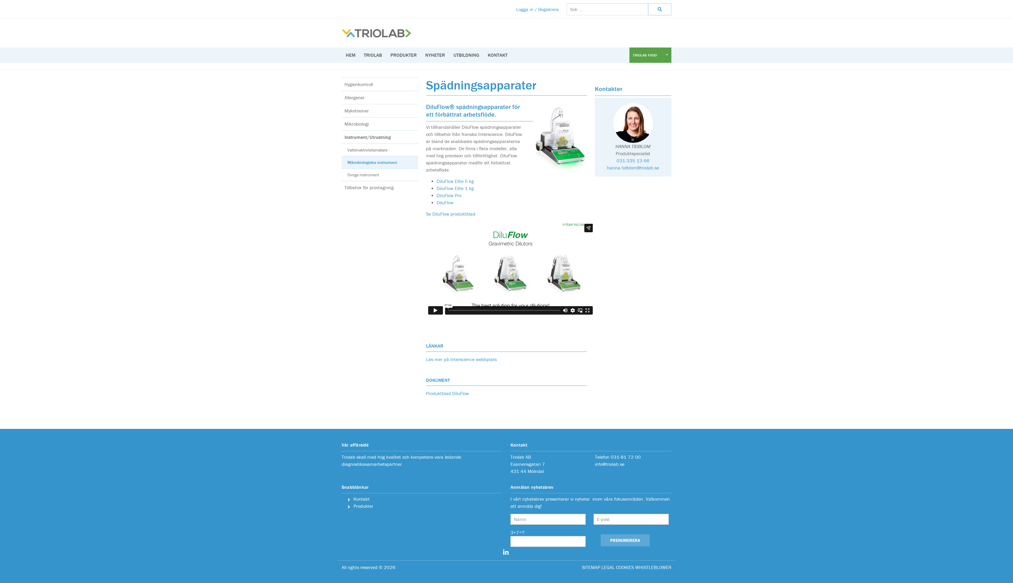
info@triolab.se (609, 464)
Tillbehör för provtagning (369, 187)
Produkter (403, 55)
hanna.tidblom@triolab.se (633, 168)
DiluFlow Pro (449, 195)
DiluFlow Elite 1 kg (455, 188)
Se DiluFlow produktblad (450, 214)
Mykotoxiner (357, 111)
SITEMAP (591, 567)
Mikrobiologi (357, 124)
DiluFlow (445, 203)
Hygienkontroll (359, 84)
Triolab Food (645, 55)
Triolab (373, 55)
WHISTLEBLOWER (653, 567)
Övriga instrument (363, 174)
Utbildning (466, 55)
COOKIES (625, 567)
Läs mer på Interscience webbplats (461, 359)
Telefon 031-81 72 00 (618, 457)
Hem (350, 55)
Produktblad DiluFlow (447, 393)
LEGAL (608, 567)
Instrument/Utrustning (368, 137)
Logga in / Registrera (537, 9)
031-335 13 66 (633, 161)
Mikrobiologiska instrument (372, 162)
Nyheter (435, 55)
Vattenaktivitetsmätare (367, 150)
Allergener (355, 97)
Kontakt (498, 55)
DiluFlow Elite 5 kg (455, 181)
